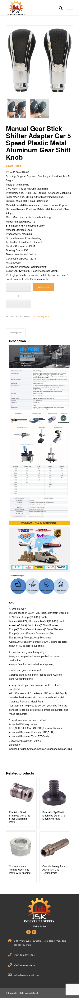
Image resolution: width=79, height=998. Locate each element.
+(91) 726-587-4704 (24, 955)
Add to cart (43, 287)
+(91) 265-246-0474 (24, 965)
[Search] (59, 8)
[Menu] (68, 8)
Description (16, 332)
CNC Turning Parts (40, 316)
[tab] (16, 332)
